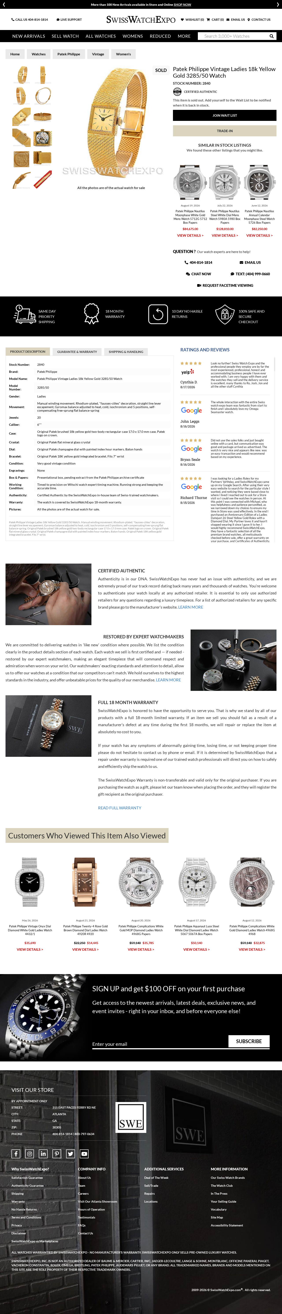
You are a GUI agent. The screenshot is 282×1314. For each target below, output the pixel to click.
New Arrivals (28, 36)
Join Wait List (225, 115)
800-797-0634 (84, 1134)
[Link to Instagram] (29, 1153)
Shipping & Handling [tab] (126, 352)
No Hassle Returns (24, 1209)
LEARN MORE (190, 607)
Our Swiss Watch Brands (228, 1177)
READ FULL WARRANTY (119, 807)
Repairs (149, 1193)
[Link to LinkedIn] (43, 1153)
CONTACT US (261, 19)
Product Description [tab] (27, 351)
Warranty (18, 1201)
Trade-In (225, 131)
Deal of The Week (156, 1177)
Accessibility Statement (227, 1225)
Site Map (217, 1217)
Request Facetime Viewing (227, 285)
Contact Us (85, 1233)
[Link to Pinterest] (56, 1153)
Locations (151, 1201)
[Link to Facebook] (15, 1153)
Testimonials (86, 1217)
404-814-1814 (38, 19)
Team (81, 1185)
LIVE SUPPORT (71, 19)
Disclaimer (18, 1233)
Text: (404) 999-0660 (252, 274)
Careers (83, 1193)
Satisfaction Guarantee (27, 1177)
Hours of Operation (91, 1209)
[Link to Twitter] (70, 1153)
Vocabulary (218, 1209)
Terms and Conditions (26, 1217)
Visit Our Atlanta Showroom (97, 1201)
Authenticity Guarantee (27, 1185)
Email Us (252, 262)
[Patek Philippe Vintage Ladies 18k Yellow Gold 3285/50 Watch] (111, 122)
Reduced (160, 36)
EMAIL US (237, 19)
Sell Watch (65, 36)
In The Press (219, 1193)
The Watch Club (222, 1185)
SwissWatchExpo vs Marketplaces (34, 1241)
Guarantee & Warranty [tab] (77, 352)
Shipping (17, 1193)
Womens (133, 36)
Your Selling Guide (223, 1201)
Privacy (16, 1225)
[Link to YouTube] (84, 1153)
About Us (84, 1177)
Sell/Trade (151, 1185)
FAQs (81, 1225)
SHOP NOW (182, 4)
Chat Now (201, 274)
